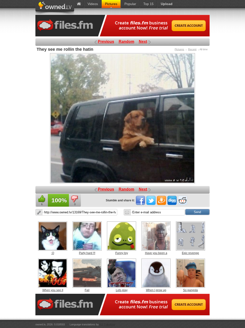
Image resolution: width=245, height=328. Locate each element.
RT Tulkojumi (107, 324)
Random (126, 42)
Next (143, 42)
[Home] (79, 4)
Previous (106, 42)
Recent (192, 49)
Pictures (179, 49)
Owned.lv (54, 7)
